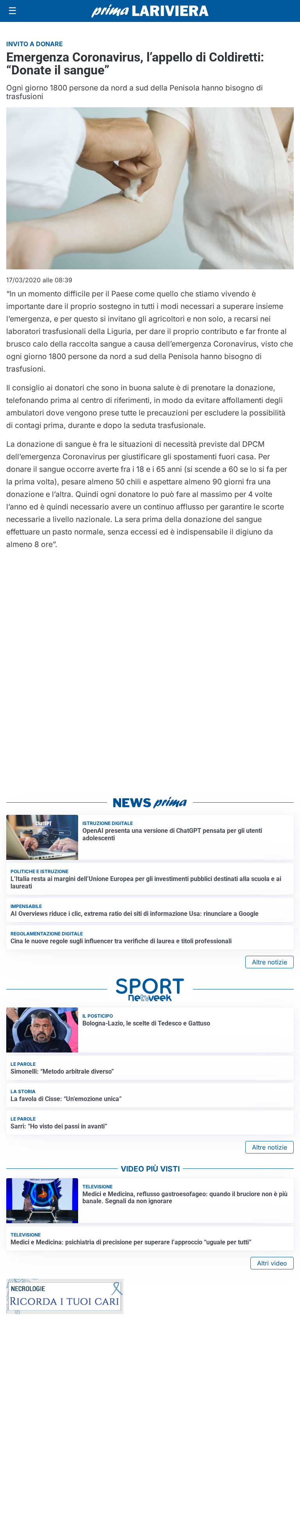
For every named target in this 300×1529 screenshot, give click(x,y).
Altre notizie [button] (269, 962)
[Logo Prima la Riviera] (150, 10)
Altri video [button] (272, 1263)
